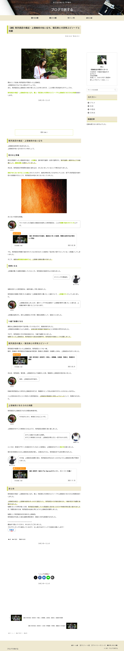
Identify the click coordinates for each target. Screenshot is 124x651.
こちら (107, 80)
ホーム (75, 645)
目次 (42, 132)
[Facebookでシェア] (40, 577)
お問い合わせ (112, 645)
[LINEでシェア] (48, 577)
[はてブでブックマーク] (44, 577)
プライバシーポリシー (98, 645)
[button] (52, 577)
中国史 (15, 539)
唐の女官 (23, 539)
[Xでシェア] (35, 577)
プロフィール (85, 645)
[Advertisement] (44, 42)
